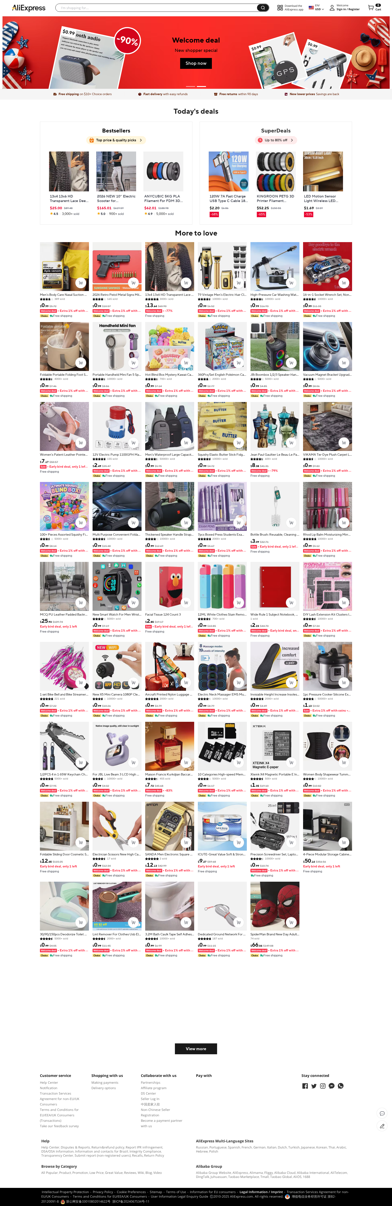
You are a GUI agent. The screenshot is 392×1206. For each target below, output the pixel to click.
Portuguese (218, 1147)
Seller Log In (150, 1099)
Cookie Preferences (131, 1192)
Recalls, (137, 1155)
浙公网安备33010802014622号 (87, 1201)
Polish (213, 1151)
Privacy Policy (103, 1192)
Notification (48, 1088)
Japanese (308, 1147)
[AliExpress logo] (28, 7)
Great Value (114, 1172)
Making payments (104, 1082)
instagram (322, 1086)
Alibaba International (313, 1172)
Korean (321, 1147)
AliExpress (240, 1172)
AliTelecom (339, 1172)
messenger (331, 1086)
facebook (305, 1086)
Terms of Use (176, 1192)
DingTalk (202, 1177)
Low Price (96, 1172)
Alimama (256, 1172)
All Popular (49, 1172)
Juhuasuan (219, 1177)
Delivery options (103, 1088)
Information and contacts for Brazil (101, 1151)
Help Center (49, 1082)
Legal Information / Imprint (261, 1192)
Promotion (80, 1172)
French (247, 1147)
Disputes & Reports (75, 1147)
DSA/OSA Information (57, 1151)
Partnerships (150, 1082)
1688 (306, 1177)
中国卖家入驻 (150, 1104)
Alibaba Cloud (285, 1172)
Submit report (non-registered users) (103, 1155)
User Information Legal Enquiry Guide (179, 1196)
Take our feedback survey (59, 1126)
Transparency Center (57, 1155)
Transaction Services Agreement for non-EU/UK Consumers (59, 1098)
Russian (202, 1147)
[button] (263, 7)
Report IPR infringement (144, 1147)
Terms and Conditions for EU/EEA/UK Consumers (110, 1196)
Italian (272, 1147)
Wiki (141, 1172)
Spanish (234, 1147)
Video (157, 1172)
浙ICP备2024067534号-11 (130, 1201)
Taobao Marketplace (243, 1177)
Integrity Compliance (145, 1151)
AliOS (297, 1177)
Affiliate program (154, 1088)
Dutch (282, 1147)
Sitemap (156, 1192)
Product (65, 1172)
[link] (69, 184)
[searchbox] (158, 8)
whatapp (340, 1086)
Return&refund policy (107, 1147)
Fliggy (268, 1172)
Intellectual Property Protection (65, 1192)
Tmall (264, 1177)
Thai (331, 1147)
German (259, 1147)
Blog (148, 1172)
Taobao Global (281, 1177)
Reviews (130, 1172)
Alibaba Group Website (213, 1172)
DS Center (148, 1093)
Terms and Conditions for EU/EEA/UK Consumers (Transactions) (59, 1115)
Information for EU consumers (213, 1192)
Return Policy (154, 1155)
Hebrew (202, 1151)
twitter (314, 1086)
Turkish (294, 1147)
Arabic (341, 1147)
